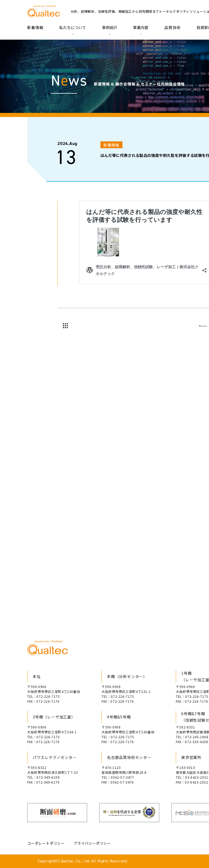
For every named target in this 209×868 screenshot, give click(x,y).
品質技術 (172, 27)
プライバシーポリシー (92, 843)
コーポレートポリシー (46, 843)
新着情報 (35, 27)
